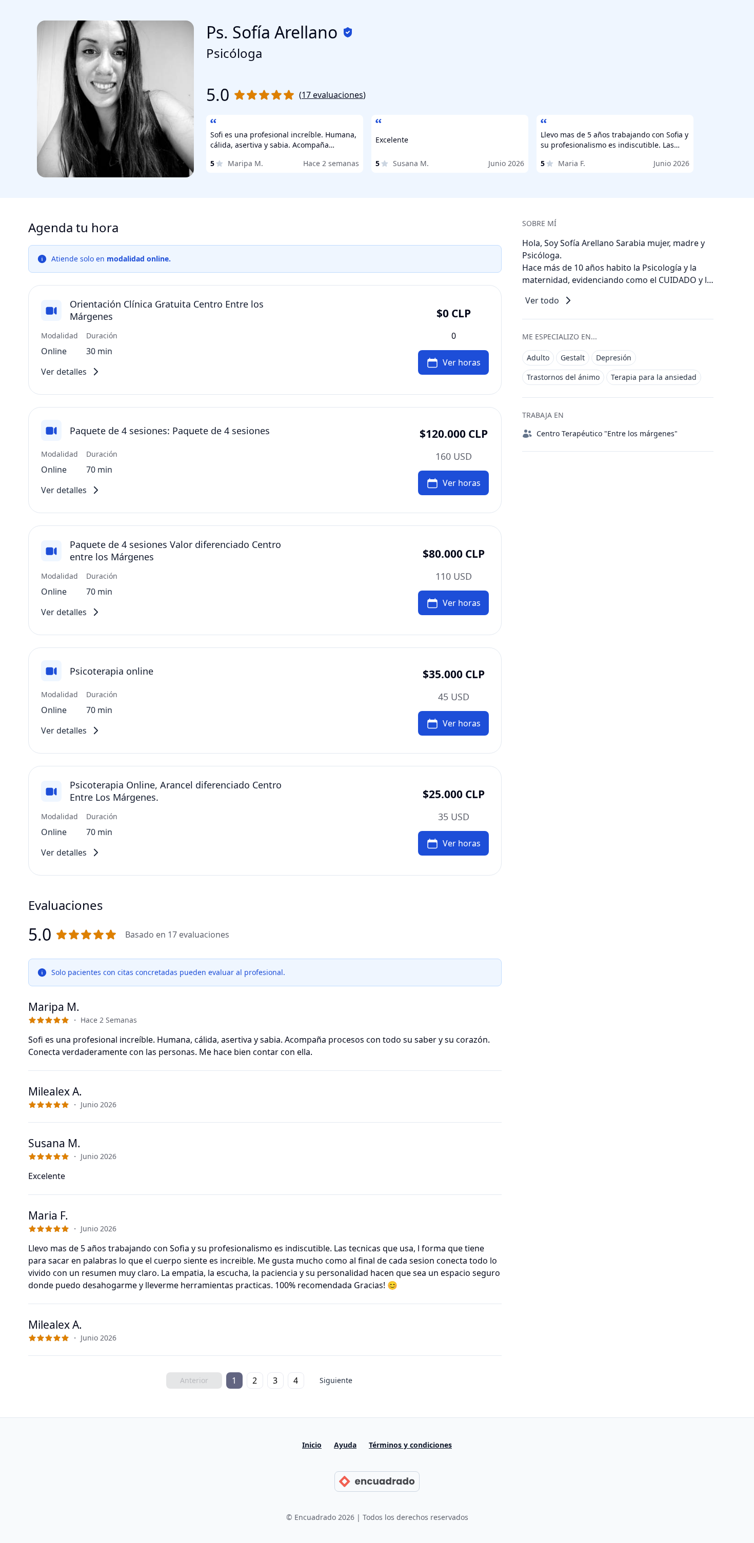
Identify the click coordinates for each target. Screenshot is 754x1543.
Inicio (312, 1445)
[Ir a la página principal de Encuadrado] (376, 1481)
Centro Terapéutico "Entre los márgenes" (607, 433)
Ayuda (345, 1445)
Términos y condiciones (410, 1445)
